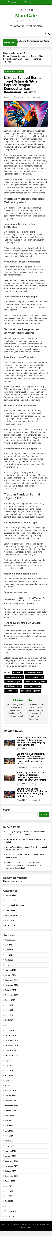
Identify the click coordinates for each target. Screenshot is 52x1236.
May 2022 (9, 1196)
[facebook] (19, 10)
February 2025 (10, 1030)
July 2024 (9, 1065)
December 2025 (11, 980)
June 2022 (9, 1191)
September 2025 (11, 995)
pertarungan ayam (32, 686)
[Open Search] (45, 34)
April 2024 (9, 1080)
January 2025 (10, 1035)
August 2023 (10, 1121)
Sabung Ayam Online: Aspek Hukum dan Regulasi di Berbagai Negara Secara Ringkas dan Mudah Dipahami (31, 776)
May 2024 (9, 1075)
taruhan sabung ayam (30, 691)
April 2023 (9, 1141)
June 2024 (9, 1071)
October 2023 (10, 1111)
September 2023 (11, 1116)
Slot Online (9, 920)
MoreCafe (26, 15)
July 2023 (9, 1126)
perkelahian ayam (13, 686)
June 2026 (9, 950)
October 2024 (10, 1050)
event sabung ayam (34, 677)
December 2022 (11, 1161)
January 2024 (10, 1096)
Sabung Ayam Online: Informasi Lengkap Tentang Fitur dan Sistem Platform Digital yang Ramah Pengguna (32, 741)
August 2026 (10, 940)
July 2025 (9, 1005)
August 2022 (10, 1181)
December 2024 (11, 1040)
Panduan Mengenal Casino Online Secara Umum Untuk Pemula (9, 2)
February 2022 (10, 1211)
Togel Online (10, 925)
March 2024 (9, 1086)
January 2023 (10, 1156)
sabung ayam (11, 691)
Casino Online (10, 895)
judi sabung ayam (13, 681)
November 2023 (11, 1106)
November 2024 (11, 1045)
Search (6, 810)
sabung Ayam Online (14, 72)
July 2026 (9, 945)
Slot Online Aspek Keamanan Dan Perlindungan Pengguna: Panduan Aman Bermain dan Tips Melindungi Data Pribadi (24, 865)
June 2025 (9, 1010)
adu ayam (17, 672)
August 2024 (10, 1060)
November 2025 (11, 985)
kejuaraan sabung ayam (35, 681)
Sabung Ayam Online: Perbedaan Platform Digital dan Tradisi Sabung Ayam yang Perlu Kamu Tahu (32, 792)
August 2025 (10, 1000)
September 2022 (11, 1176)
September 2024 (11, 1055)
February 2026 (10, 970)
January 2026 (10, 975)
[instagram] (22, 10)
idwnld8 (9, 97)
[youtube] (32, 10)
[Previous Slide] (45, 2)
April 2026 (9, 960)
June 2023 (9, 1131)
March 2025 (9, 1025)
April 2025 (9, 1020)
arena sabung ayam (14, 677)
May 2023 (9, 1136)
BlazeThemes (26, 1227)
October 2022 (10, 1171)
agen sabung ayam (33, 672)
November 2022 (11, 1166)
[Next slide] (49, 2)
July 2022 (9, 1186)
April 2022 (9, 1201)
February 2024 (10, 1091)
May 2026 (9, 955)
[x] (25, 10)
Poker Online (10, 910)
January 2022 (10, 1216)
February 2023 (10, 1151)
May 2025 (9, 1015)
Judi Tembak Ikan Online (15, 905)
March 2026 (9, 965)
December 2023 (11, 1101)
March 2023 (9, 1146)
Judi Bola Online (11, 900)
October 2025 (10, 990)
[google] (28, 10)
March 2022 (9, 1206)
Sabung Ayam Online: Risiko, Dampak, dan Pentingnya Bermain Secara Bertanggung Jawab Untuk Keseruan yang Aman (31, 759)
